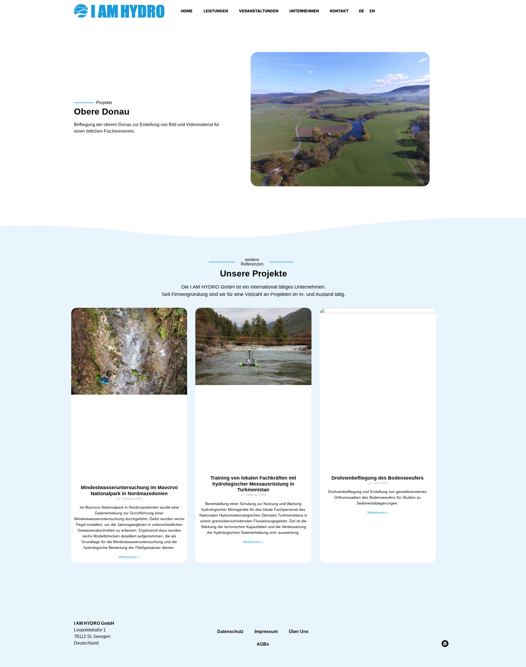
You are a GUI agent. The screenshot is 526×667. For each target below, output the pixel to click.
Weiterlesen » (129, 557)
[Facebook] (407, 11)
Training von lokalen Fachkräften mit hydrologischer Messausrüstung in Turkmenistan (253, 483)
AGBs (263, 644)
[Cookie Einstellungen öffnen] (12, 660)
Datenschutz (230, 631)
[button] (446, 11)
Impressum (266, 631)
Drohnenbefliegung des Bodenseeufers (377, 478)
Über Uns (298, 631)
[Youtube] (422, 11)
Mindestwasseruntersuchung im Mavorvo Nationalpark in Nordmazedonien (129, 490)
